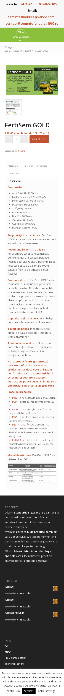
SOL (7, 646)
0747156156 (27, 4)
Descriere (13, 165)
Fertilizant (20, 150)
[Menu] (55, 35)
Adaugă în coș (39, 139)
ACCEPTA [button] (28, 691)
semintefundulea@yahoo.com (31, 17)
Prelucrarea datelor (15, 657)
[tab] (13, 165)
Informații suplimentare (36, 165)
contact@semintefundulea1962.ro (32, 23)
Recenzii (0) (14, 173)
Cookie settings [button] (45, 691)
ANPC (8, 652)
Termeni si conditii (14, 663)
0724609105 (48, 4)
